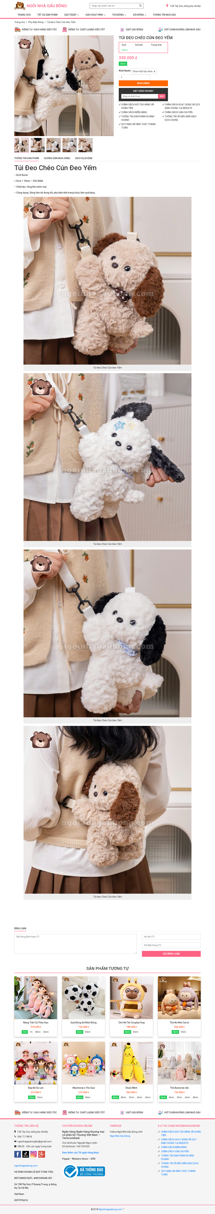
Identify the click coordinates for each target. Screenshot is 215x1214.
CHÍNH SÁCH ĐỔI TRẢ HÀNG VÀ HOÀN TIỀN (181, 1133)
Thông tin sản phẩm (26, 158)
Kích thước (125, 70)
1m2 (25, 1032)
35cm (183, 1032)
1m (31, 1032)
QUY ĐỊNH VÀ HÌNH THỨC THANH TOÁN (178, 1173)
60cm (46, 1032)
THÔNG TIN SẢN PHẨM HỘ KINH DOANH (177, 1157)
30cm (123, 63)
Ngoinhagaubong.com (110, 1209)
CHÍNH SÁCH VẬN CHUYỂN (178, 112)
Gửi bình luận (171, 953)
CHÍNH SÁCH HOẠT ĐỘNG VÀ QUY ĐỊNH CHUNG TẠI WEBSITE (179, 1141)
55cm (31, 1097)
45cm (175, 1032)
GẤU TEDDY (70, 14)
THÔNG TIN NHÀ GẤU (164, 14)
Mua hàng (143, 83)
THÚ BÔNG (118, 14)
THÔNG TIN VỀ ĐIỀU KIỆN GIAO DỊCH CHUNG (179, 1165)
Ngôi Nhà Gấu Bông (120, 1136)
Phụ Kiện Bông (36, 22)
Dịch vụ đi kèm (83, 158)
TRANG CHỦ (24, 14)
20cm (79, 1032)
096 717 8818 (24, 1136)
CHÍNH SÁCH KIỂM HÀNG (134, 112)
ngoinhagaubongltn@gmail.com (35, 1141)
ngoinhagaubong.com (25, 1165)
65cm (187, 1097)
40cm (135, 1032)
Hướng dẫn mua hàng (57, 158)
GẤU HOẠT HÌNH (94, 14)
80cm (38, 1032)
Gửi (162, 96)
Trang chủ (19, 22)
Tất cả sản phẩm (47, 14)
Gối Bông (138, 14)
